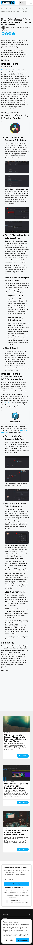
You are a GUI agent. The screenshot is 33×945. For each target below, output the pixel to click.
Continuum (7, 403)
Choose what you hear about (12, 887)
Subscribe (16, 884)
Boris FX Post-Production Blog (15, 9)
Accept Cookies (22, 940)
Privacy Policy (12, 897)
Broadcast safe (6, 70)
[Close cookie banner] (29, 922)
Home (3, 9)
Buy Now (22, 2)
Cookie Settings (9, 940)
